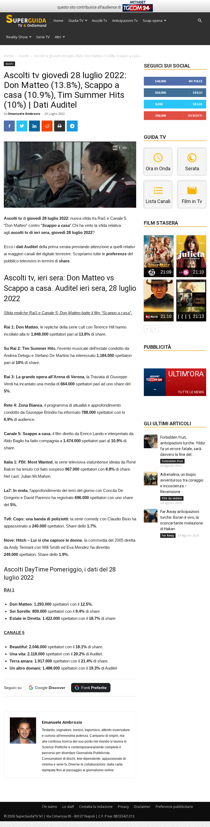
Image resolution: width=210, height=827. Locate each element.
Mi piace (195, 81)
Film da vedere (172, 498)
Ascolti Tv (99, 20)
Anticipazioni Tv (125, 20)
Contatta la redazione (96, 806)
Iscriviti (195, 115)
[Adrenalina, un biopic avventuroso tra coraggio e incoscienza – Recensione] (151, 478)
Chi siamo (49, 806)
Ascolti (24, 56)
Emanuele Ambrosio (24, 114)
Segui (197, 92)
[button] (199, 20)
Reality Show (17, 36)
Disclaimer (142, 806)
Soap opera (152, 20)
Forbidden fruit (172, 461)
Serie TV (43, 36)
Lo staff (68, 806)
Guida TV (75, 20)
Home (58, 20)
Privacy (123, 806)
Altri (58, 36)
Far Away (168, 535)
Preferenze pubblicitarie (174, 806)
